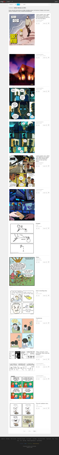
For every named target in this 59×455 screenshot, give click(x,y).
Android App (30, 443)
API (21, 440)
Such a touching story (41, 290)
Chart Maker (35, 438)
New (18, 4)
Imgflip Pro (3, 438)
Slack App (24, 440)
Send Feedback (39, 440)
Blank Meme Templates (21, 438)
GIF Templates (28, 438)
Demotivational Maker (41, 438)
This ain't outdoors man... (42, 403)
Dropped (38, 223)
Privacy (56, 438)
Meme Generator (13, 438)
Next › (34, 431)
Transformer (39, 318)
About (53, 438)
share (44, 23)
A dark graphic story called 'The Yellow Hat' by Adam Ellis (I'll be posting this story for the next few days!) (42, 158)
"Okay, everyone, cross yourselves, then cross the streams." (42, 353)
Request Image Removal (31, 440)
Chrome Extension (36, 443)
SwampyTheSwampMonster (40, 20)
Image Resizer (48, 438)
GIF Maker (8, 438)
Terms (18, 440)
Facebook (21, 443)
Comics (10, 4)
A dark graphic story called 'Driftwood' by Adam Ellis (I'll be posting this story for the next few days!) (43, 16)
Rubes (37, 257)
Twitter (25, 443)
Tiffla (37, 292)
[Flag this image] (49, 23)
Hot (15, 4)
